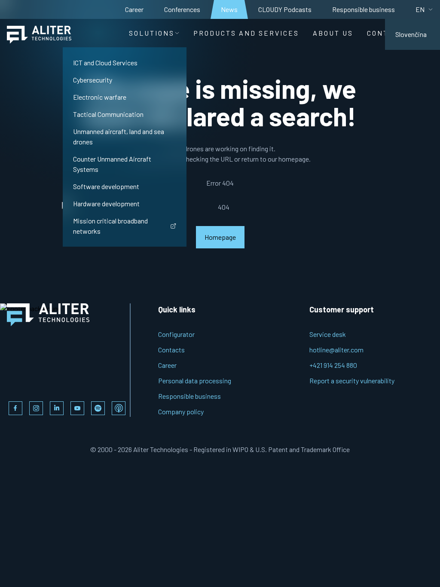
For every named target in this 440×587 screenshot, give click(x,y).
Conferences (182, 9)
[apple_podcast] (118, 408)
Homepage (220, 237)
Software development (106, 186)
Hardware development (106, 203)
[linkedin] (56, 408)
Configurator (176, 334)
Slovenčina (411, 34)
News (229, 9)
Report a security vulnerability (351, 380)
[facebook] (15, 408)
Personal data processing (194, 380)
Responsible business (363, 9)
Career (134, 9)
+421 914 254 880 (333, 365)
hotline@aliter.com (336, 349)
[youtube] (77, 408)
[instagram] (36, 408)
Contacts (171, 349)
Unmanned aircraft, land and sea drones (118, 136)
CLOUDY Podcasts (285, 9)
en (420, 9)
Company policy (181, 411)
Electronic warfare (99, 97)
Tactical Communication (108, 114)
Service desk (327, 334)
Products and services (246, 33)
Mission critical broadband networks (110, 226)
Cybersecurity (92, 80)
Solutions (151, 33)
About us (333, 33)
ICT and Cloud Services (105, 62)
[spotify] (98, 408)
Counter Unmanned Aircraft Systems (112, 164)
